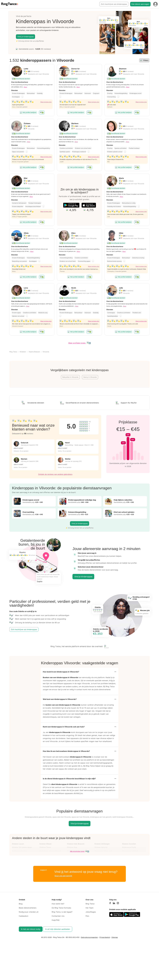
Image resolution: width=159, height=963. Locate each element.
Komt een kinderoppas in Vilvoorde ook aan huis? (64, 727)
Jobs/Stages (91, 912)
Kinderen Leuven (18, 844)
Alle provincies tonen (77, 851)
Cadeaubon (23, 916)
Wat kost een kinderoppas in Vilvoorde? (60, 699)
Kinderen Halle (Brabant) (75, 844)
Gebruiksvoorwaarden (89, 937)
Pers (87, 916)
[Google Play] (71, 205)
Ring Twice (13, 352)
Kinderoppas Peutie (129, 847)
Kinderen (23, 352)
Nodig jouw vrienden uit (28, 912)
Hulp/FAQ (55, 920)
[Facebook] (110, 903)
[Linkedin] (114, 903)
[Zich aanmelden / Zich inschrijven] (155, 4)
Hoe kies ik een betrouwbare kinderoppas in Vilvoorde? (66, 751)
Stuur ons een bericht (63, 876)
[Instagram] (117, 903)
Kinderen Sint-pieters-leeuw (22, 847)
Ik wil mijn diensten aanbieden (57, 929)
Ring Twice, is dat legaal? (62, 912)
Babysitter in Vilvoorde (70, 377)
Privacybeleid (105, 937)
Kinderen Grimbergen (102, 844)
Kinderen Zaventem (129, 844)
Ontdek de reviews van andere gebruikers (55, 474)
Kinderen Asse (72, 847)
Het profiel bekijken (29, 112)
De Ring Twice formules (61, 908)
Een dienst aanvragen (140, 4)
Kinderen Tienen (45, 847)
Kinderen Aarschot (101, 847)
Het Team (89, 908)
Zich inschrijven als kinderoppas (114, 4)
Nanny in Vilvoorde (90, 377)
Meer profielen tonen (77, 343)
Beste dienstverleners (27, 908)
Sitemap (115, 937)
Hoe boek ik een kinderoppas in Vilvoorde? (61, 672)
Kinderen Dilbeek (45, 844)
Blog (20, 904)
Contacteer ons (58, 916)
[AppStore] (88, 205)
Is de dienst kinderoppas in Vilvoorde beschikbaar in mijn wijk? (69, 779)
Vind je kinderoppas (25, 37)
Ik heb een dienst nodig (30, 929)
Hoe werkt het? (58, 904)
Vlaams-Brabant (34, 352)
